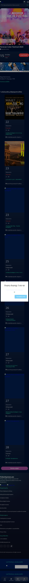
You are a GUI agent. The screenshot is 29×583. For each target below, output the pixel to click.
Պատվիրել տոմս (20, 296)
